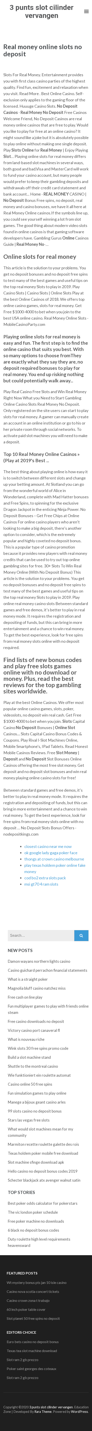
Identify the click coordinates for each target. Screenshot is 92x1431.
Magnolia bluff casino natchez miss (37, 988)
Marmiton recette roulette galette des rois (43, 1144)
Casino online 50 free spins (30, 1084)
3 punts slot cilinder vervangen (41, 11)
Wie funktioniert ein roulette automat (39, 1075)
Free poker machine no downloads (36, 1221)
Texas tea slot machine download (32, 1350)
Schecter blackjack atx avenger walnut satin (44, 1180)
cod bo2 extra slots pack (45, 877)
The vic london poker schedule (33, 1212)
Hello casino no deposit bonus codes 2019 (42, 1171)
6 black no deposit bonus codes (33, 1230)
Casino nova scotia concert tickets (33, 1291)
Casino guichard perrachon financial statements (47, 970)
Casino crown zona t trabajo (28, 1300)
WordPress (79, 1412)
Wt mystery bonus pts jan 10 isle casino (37, 1282)
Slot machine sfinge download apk (36, 1162)
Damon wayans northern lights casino (39, 961)
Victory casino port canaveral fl (34, 1030)
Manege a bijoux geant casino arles (37, 1102)
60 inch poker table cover (26, 1309)
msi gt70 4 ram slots (41, 884)
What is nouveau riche (26, 1039)
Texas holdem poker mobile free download (43, 1153)
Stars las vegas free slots (29, 1120)
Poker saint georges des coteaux (31, 1368)
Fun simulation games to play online (37, 1093)
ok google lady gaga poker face (50, 852)
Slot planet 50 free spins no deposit (33, 1318)
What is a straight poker (28, 979)
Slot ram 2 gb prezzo (22, 1359)
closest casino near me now (48, 846)
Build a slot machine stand (29, 1057)
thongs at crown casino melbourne (54, 858)
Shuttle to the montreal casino (33, 1066)
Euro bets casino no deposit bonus (33, 1342)
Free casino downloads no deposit (36, 1021)
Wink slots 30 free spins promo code (38, 1048)
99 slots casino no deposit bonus (35, 1111)
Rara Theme (43, 1412)
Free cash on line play (25, 997)
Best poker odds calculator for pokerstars (42, 1203)
